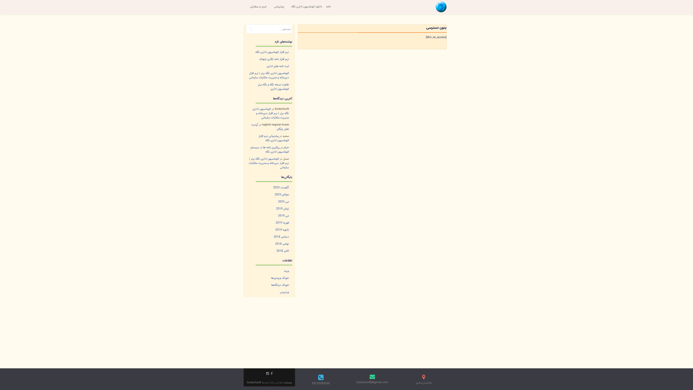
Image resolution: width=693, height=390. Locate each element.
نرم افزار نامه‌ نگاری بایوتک (274, 59)
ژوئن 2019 (282, 209)
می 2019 (283, 216)
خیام (286, 147)
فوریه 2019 (282, 223)
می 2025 (283, 202)
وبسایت (287, 382)
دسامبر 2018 (281, 237)
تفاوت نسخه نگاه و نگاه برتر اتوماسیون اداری (273, 87)
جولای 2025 (282, 194)
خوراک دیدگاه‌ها (280, 285)
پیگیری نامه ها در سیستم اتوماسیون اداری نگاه (269, 149)
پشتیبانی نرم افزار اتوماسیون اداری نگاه (273, 138)
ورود (286, 271)
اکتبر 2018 (282, 251)
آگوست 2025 (281, 187)
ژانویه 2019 (282, 230)
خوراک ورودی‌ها (280, 278)
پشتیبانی (279, 7)
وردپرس (284, 292)
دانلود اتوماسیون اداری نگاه (306, 7)
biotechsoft (254, 382)
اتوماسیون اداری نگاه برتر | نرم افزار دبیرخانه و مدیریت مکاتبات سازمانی (269, 75)
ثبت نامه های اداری (278, 66)
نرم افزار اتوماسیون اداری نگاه (272, 52)
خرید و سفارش (258, 7)
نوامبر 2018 (282, 244)
